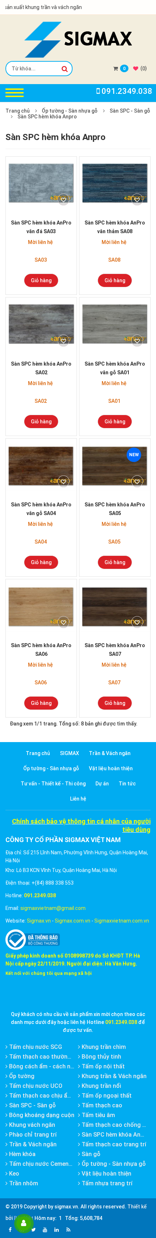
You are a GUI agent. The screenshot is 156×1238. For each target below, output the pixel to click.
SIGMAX (69, 753)
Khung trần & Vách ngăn (113, 1076)
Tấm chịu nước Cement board (48, 1163)
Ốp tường (21, 1076)
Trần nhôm (23, 1183)
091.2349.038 (40, 895)
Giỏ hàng (41, 280)
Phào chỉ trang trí (32, 1134)
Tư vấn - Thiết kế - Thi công (53, 783)
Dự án (102, 783)
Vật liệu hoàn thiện (111, 768)
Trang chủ (17, 111)
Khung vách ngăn (31, 1124)
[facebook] (10, 1229)
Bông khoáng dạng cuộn (41, 1115)
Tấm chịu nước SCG (35, 1046)
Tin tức (127, 783)
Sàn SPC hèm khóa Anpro (47, 116)
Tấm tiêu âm (97, 1115)
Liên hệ (78, 799)
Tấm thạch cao (101, 1105)
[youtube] (45, 1229)
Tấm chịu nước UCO (35, 1085)
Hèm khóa (22, 1154)
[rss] (68, 1229)
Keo (13, 1173)
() (143, 68)
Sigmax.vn (39, 921)
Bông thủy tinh (100, 1056)
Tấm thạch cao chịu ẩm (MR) (47, 1095)
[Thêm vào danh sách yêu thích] (63, 199)
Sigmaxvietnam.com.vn (121, 921)
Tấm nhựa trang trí (106, 1183)
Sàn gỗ (90, 1154)
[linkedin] (56, 1229)
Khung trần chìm (103, 1046)
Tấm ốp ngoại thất (106, 1095)
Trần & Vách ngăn (110, 753)
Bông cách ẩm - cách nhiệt (44, 1066)
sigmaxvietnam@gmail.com (53, 908)
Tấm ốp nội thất (102, 1066)
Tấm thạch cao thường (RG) (46, 1056)
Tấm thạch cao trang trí (113, 1144)
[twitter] (33, 1229)
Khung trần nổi (100, 1085)
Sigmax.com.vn (72, 921)
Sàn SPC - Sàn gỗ (130, 111)
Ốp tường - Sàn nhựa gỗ (70, 111)
